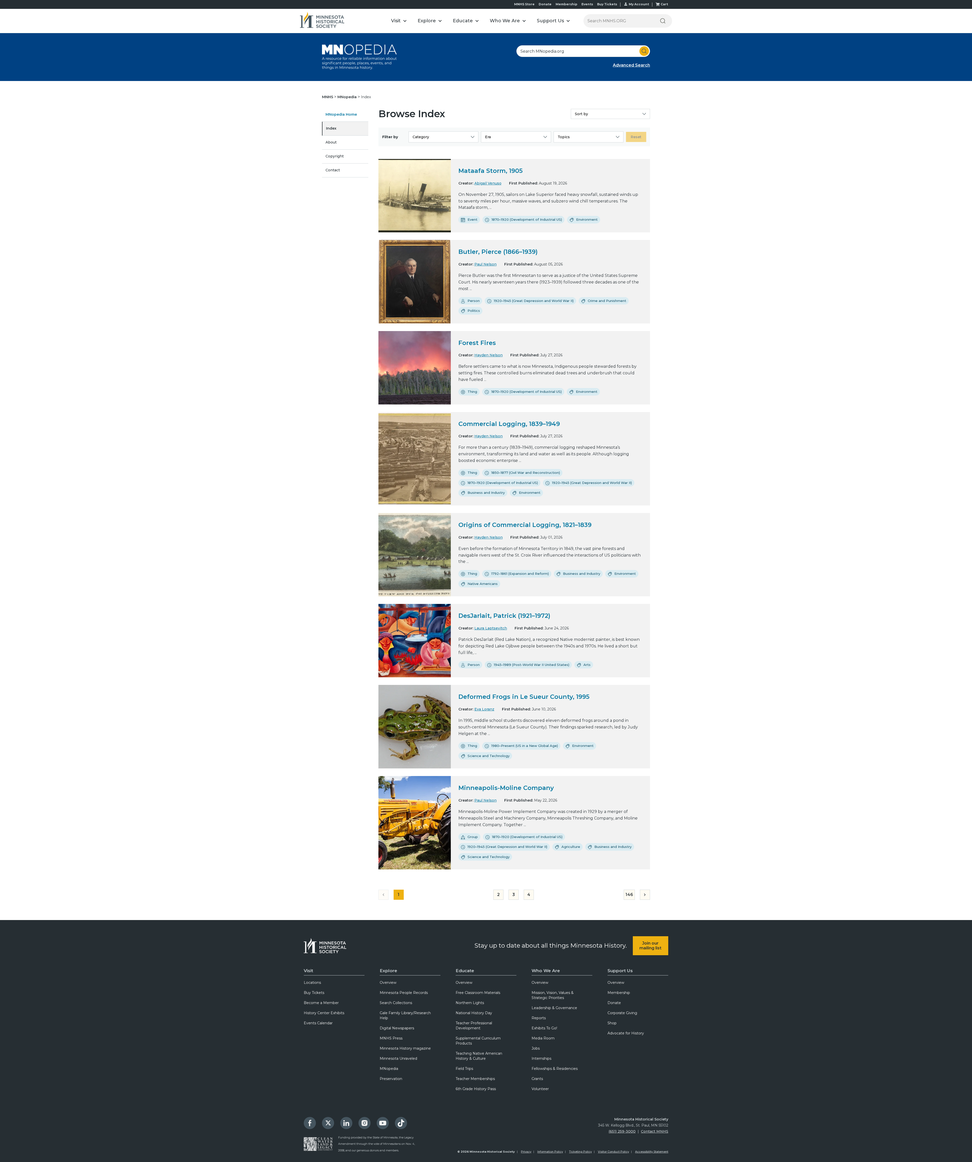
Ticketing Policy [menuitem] (580, 1151)
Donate (545, 4)
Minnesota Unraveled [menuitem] (398, 1058)
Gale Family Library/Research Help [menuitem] (405, 1015)
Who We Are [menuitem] (546, 970)
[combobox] (583, 51)
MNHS (328, 97)
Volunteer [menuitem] (540, 1089)
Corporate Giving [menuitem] (622, 1013)
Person (474, 301)
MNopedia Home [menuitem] (341, 114)
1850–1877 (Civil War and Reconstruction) (525, 473)
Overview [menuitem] (388, 982)
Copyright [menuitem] (335, 156)
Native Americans (483, 584)
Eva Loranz (484, 709)
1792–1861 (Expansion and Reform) (520, 574)
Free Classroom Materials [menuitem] (478, 992)
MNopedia (347, 97)
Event (472, 219)
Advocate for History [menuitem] (626, 1033)
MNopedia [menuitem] (389, 1068)
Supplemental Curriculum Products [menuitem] (478, 1041)
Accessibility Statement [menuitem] (651, 1151)
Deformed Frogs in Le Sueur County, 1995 (524, 696)
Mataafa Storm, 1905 (490, 170)
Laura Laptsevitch (490, 628)
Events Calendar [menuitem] (318, 1023)
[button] (399, 21)
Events (587, 4)
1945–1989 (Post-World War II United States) (531, 665)
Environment (587, 219)
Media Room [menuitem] (543, 1038)
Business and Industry (486, 493)
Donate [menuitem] (614, 1003)
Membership (566, 4)
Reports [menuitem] (539, 1018)
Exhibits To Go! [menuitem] (544, 1028)
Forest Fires (477, 342)
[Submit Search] (644, 51)
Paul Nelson (485, 264)
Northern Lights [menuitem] (470, 1003)
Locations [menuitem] (312, 982)
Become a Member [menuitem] (321, 1003)
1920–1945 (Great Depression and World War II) (534, 301)
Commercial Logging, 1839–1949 (509, 423)
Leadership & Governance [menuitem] (554, 1008)
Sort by (581, 114)
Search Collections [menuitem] (396, 1003)
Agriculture (570, 847)
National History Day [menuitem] (474, 1013)
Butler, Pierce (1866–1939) (498, 251)
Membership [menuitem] (619, 992)
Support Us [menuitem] (620, 970)
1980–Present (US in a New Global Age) (524, 746)
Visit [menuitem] (308, 970)
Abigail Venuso (487, 183)
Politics (474, 311)
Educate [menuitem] (465, 970)
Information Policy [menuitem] (550, 1151)
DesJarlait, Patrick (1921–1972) (504, 615)
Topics (564, 137)
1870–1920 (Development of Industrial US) (527, 219)
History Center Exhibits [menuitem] (324, 1013)
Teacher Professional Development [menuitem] (474, 1025)
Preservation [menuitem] (391, 1078)
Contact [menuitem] (333, 170)
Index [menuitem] (331, 128)
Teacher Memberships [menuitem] (475, 1078)
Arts (587, 665)
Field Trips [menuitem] (464, 1068)
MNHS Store (524, 4)
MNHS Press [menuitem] (391, 1038)
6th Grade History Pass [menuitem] (476, 1089)
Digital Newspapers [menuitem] (397, 1028)
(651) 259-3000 (622, 1131)
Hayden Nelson (488, 355)
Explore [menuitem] (388, 970)
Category (421, 137)
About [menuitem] (331, 142)
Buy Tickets (607, 4)
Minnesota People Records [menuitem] (404, 992)
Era (488, 137)
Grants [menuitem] (537, 1078)
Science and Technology (489, 756)
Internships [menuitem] (541, 1058)
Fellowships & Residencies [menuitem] (555, 1068)
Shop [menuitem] (612, 1023)
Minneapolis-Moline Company (506, 787)
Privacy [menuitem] (526, 1151)
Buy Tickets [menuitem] (314, 992)
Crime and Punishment (607, 301)
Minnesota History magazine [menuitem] (405, 1048)
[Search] (662, 21)
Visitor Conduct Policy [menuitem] (613, 1151)
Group (473, 837)
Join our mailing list (650, 945)
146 (629, 894)
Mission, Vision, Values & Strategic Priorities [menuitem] (553, 995)
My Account (639, 4)
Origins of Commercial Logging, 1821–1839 (525, 524)
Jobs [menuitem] (536, 1048)
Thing (472, 392)
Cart (664, 4)
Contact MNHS (654, 1131)
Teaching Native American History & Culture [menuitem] (479, 1056)
